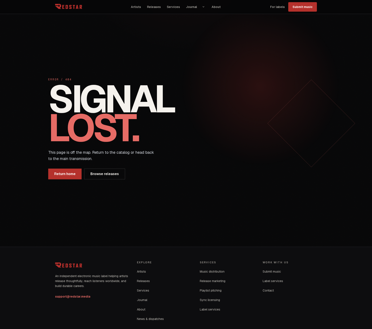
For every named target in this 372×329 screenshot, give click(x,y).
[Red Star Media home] (69, 7)
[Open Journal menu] (203, 7)
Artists (136, 7)
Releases (154, 7)
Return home (65, 174)
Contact (268, 290)
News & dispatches (150, 319)
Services (173, 7)
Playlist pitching (211, 290)
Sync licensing (210, 300)
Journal (191, 7)
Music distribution (212, 271)
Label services (210, 309)
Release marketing (212, 281)
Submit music (303, 7)
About (216, 7)
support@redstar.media (72, 296)
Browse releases (104, 174)
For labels (277, 7)
